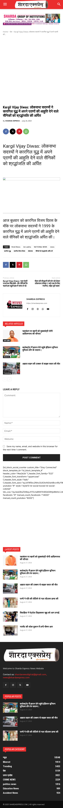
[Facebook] (6, 131)
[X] (13, 131)
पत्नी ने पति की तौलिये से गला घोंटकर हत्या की (39, 598)
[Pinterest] (19, 131)
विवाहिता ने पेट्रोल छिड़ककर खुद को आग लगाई (39, 612)
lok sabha (27, 247)
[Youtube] (48, 308)
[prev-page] (5, 379)
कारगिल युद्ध (7, 251)
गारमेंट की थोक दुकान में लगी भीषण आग (36, 626)
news (52, 247)
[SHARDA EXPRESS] (14, 305)
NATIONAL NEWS (40, 247)
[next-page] (9, 379)
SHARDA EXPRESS (12, 121)
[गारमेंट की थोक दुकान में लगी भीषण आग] (10, 630)
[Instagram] (33, 308)
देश (11, 31)
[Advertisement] (31, 69)
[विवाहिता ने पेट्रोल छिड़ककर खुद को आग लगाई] (10, 616)
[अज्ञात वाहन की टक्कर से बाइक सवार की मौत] (11, 368)
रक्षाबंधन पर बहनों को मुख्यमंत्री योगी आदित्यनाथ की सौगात (37, 332)
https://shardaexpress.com (36, 303)
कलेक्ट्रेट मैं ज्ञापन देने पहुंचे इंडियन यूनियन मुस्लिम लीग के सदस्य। (40, 348)
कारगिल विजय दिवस (19, 251)
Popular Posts (13, 696)
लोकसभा (30, 251)
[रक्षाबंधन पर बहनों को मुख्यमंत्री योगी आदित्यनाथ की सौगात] (11, 336)
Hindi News (15, 247)
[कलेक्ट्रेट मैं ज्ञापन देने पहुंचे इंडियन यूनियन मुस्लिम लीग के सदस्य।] (11, 352)
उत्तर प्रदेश (7, 340)
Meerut (6, 357)
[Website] (38, 308)
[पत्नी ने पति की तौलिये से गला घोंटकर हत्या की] (10, 602)
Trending (7, 373)
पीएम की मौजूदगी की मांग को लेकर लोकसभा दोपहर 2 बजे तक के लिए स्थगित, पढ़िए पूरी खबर (47, 283)
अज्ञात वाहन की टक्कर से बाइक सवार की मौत (41, 363)
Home (5, 31)
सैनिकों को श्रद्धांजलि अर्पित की (44, 251)
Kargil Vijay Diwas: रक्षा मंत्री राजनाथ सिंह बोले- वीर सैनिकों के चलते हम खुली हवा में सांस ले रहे (15, 283)
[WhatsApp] (26, 131)
